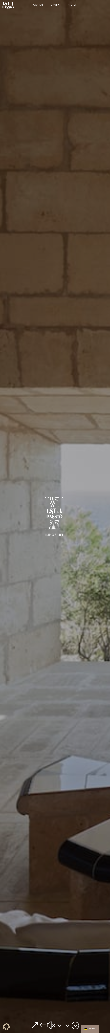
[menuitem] (38, 5)
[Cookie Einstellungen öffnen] (6, 1029)
